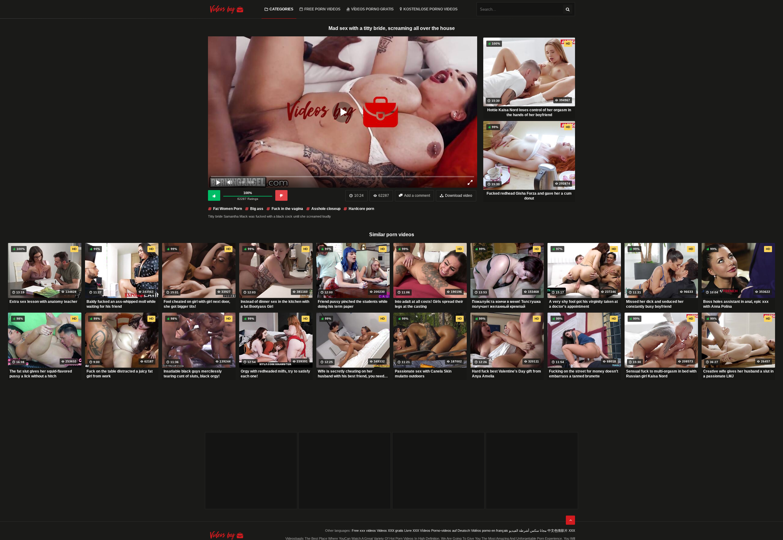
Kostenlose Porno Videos (430, 9)
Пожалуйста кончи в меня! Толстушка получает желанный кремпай (506, 304)
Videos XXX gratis (390, 530)
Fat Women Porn (227, 209)
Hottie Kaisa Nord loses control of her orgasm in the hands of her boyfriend (529, 112)
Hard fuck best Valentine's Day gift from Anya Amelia (506, 373)
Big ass (256, 209)
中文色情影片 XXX (561, 530)
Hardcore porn (361, 209)
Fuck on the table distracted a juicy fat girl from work (120, 373)
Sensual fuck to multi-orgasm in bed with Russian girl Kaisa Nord (661, 373)
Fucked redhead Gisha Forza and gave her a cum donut (529, 195)
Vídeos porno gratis (372, 9)
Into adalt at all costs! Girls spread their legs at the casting (429, 304)
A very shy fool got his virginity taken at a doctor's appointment (583, 304)
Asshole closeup (325, 209)
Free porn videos (322, 9)
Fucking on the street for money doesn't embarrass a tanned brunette (583, 373)
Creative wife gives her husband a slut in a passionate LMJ (738, 373)
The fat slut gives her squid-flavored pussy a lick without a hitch (40, 373)
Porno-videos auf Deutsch (450, 530)
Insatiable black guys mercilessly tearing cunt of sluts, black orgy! (193, 373)
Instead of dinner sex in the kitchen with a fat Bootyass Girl (275, 304)
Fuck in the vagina (287, 209)
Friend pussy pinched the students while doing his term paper (353, 304)
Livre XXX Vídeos (417, 530)
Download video (458, 195)
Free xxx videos (364, 530)
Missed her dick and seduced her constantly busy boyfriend (655, 304)
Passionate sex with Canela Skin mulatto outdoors (423, 373)
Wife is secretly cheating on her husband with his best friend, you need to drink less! (351, 373)
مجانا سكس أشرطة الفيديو (528, 530)
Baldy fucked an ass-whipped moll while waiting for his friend (121, 304)
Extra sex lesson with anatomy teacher (43, 301)
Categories (281, 9)
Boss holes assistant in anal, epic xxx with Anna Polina (736, 304)
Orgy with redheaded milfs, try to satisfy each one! (275, 373)
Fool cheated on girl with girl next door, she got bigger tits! (197, 304)
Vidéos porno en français (489, 530)
